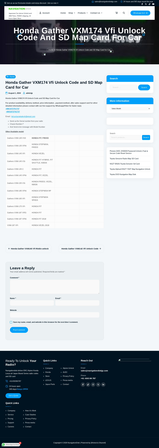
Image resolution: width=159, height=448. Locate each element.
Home (63, 13)
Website (13, 310)
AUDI (65, 372)
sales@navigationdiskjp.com (106, 1)
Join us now (52, 3)
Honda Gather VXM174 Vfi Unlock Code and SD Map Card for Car (83, 50)
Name (13, 298)
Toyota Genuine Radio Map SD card (124, 159)
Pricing (10, 419)
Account (45, 13)
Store (47, 376)
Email (58, 298)
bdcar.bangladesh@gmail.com (23, 116)
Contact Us (95, 13)
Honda (48, 372)
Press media (30, 423)
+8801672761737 (12, 109)
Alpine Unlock (68, 368)
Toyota (12, 77)
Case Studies (30, 415)
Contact (28, 427)
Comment (14, 278)
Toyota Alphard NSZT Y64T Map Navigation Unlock (130, 169)
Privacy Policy (30, 419)
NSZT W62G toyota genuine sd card (125, 164)
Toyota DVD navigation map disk (123, 174)
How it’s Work (30, 411)
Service (11, 415)
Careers (11, 427)
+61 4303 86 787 (88, 378)
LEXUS (48, 380)
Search (112, 133)
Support (11, 423)
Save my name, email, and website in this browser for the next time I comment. (45, 322)
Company (11, 411)
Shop (70, 13)
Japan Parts (50, 384)
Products (82, 13)
